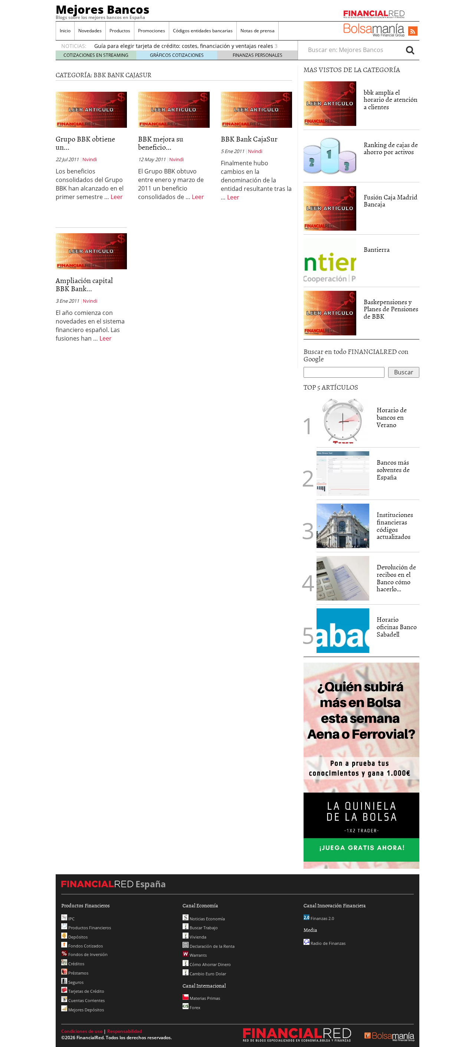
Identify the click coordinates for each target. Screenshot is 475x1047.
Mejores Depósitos (85, 1009)
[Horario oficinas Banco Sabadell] (343, 630)
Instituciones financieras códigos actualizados (395, 526)
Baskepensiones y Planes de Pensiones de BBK (391, 309)
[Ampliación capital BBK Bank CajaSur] (91, 251)
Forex (194, 1007)
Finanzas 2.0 (321, 918)
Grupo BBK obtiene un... (85, 142)
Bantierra (377, 249)
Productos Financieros (89, 927)
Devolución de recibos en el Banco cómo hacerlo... (396, 578)
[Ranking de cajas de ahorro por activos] (330, 155)
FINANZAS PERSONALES (257, 55)
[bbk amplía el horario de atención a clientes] (330, 103)
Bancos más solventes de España (393, 469)
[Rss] (412, 31)
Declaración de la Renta (212, 946)
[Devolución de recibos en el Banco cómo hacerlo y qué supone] (343, 578)
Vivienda (197, 937)
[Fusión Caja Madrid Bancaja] (330, 208)
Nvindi (89, 159)
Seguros (75, 982)
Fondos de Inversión (87, 954)
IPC (71, 918)
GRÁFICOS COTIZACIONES (177, 55)
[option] (189, 48)
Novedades (90, 30)
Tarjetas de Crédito (85, 991)
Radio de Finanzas (327, 943)
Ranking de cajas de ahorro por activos (391, 148)
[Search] (410, 49)
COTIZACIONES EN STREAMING (95, 55)
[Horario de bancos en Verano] (343, 421)
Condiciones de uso (81, 1031)
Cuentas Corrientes (86, 1000)
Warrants (198, 955)
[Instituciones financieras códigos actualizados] (343, 526)
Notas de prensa (257, 30)
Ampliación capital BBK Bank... (84, 284)
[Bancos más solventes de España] (343, 473)
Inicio (65, 30)
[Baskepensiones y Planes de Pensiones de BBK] (330, 312)
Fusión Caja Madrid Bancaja (390, 200)
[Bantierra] (330, 260)
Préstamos (77, 973)
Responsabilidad (124, 1031)
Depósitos (77, 937)
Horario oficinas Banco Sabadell (397, 626)
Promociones (151, 30)
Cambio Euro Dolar (207, 973)
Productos (119, 30)
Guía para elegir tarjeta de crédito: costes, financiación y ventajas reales (183, 44)
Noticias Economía (207, 918)
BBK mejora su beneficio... (160, 142)
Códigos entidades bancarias (203, 30)
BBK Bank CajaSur (249, 138)
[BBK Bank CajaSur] (256, 109)
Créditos (75, 963)
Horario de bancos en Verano (392, 417)
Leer (117, 197)
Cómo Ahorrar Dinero (210, 964)
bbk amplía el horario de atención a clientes (390, 99)
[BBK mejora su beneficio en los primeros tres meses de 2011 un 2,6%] (173, 109)
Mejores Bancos (103, 9)
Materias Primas (204, 998)
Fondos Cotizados (85, 946)
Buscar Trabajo (203, 927)
